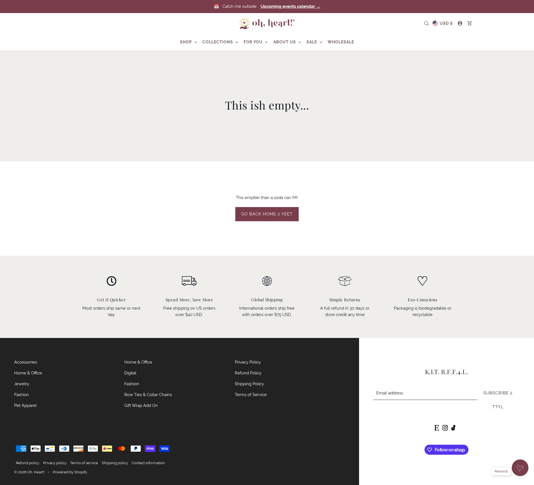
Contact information (148, 463)
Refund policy (27, 463)
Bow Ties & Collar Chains (148, 394)
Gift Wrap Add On (141, 405)
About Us (285, 42)
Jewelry (21, 383)
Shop (186, 42)
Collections (218, 42)
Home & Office (28, 372)
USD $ (446, 23)
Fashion (21, 394)
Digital (130, 372)
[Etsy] (436, 427)
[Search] (426, 23)
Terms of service (84, 463)
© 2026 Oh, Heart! (29, 472)
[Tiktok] (453, 427)
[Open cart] (469, 23)
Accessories (25, 362)
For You (254, 42)
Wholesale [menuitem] (341, 42)
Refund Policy (248, 372)
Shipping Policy (249, 383)
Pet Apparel (25, 405)
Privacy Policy (248, 362)
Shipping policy (115, 463)
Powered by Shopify (70, 472)
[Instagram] (445, 427)
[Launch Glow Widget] (520, 467)
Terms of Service (251, 394)
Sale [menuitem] (312, 42)
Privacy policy (54, 463)
